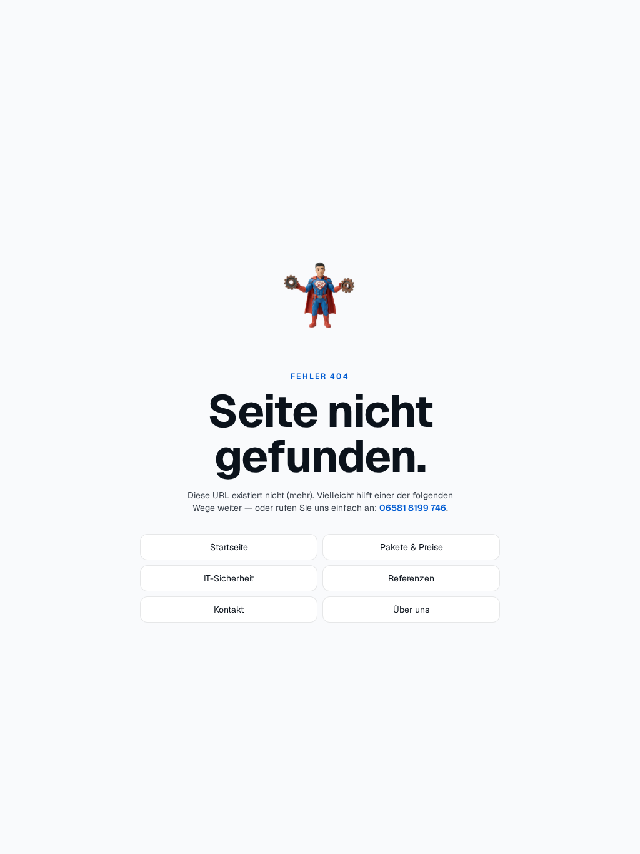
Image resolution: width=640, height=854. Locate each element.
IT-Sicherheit (229, 578)
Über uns (411, 609)
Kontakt (229, 609)
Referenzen (411, 578)
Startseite (229, 547)
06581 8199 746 (412, 507)
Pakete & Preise (411, 547)
